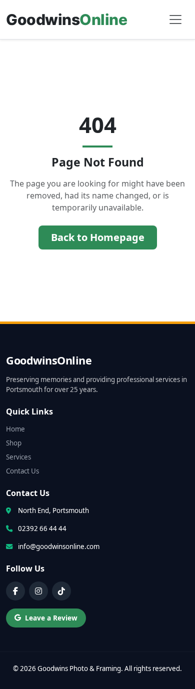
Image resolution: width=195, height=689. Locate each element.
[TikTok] (61, 591)
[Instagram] (38, 591)
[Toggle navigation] (175, 19)
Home (15, 429)
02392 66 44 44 (42, 528)
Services (18, 457)
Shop (14, 443)
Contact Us (22, 471)
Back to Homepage (97, 237)
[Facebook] (15, 591)
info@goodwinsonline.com (59, 546)
